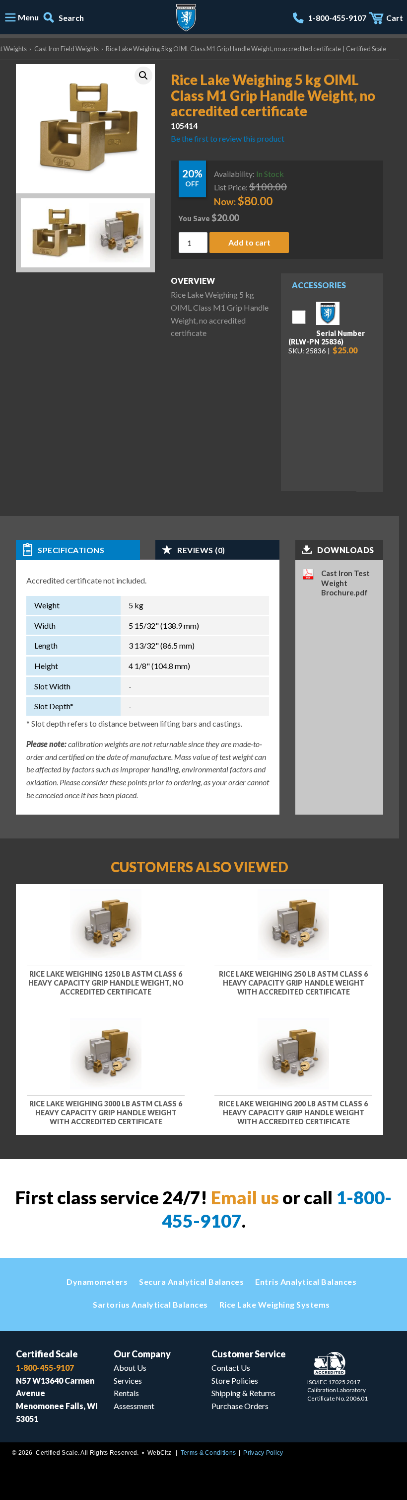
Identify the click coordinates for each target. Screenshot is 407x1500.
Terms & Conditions (208, 1452)
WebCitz (159, 1452)
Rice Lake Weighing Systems (274, 1304)
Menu (28, 17)
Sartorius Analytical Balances (150, 1304)
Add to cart (249, 242)
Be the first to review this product (227, 138)
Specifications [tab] (71, 550)
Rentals (126, 1393)
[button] (143, 75)
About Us (130, 1367)
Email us (245, 1197)
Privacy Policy (263, 1452)
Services (128, 1380)
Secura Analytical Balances (191, 1281)
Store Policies (234, 1380)
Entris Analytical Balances (305, 1281)
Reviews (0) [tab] (201, 550)
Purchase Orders (240, 1406)
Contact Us (230, 1367)
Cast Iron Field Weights (66, 49)
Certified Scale (47, 1353)
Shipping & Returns (243, 1393)
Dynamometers (97, 1281)
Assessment (134, 1406)
